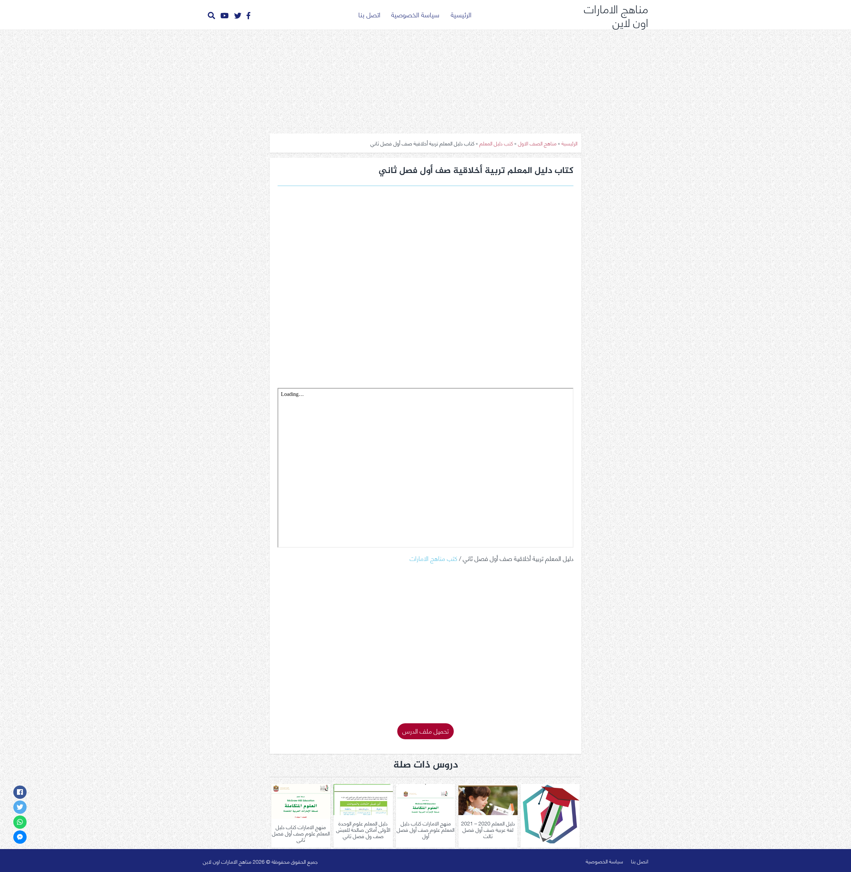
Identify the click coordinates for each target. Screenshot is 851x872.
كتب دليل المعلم (496, 143)
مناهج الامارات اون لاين (616, 14)
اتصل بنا (369, 14)
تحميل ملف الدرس (425, 730)
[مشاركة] (20, 792)
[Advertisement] (425, 79)
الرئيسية (461, 14)
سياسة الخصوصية (415, 14)
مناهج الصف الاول (537, 143)
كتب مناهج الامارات (433, 558)
